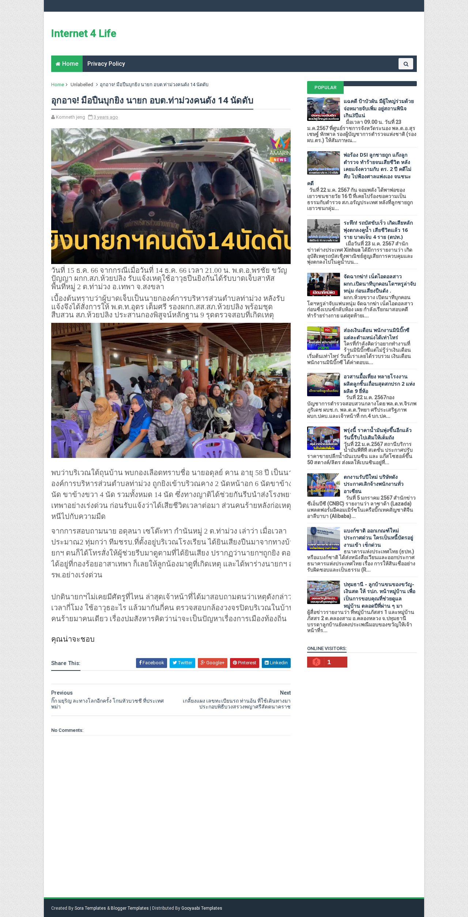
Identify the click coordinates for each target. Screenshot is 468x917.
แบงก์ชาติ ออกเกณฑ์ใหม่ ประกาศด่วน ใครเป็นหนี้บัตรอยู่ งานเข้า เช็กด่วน (378, 537)
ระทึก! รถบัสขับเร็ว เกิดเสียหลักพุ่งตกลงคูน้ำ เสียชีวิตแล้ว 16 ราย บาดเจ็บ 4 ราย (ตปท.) (378, 229)
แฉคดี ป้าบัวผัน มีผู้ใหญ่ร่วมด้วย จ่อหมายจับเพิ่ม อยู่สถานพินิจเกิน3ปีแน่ (379, 108)
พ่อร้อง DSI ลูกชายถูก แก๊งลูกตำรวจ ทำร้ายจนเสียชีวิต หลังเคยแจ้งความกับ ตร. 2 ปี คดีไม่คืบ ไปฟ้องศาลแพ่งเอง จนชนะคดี (359, 169)
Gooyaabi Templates (201, 908)
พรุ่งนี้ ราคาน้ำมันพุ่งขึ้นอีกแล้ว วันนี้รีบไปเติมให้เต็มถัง (378, 434)
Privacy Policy (106, 63)
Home (70, 63)
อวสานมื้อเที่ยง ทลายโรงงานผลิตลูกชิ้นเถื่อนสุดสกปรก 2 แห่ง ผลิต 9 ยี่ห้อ (379, 383)
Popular (325, 87)
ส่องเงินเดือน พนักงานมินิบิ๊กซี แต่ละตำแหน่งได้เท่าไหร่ (377, 333)
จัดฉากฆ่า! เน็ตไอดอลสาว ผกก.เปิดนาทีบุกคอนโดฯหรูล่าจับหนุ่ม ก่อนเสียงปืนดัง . (380, 283)
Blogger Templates (130, 908)
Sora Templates (90, 908)
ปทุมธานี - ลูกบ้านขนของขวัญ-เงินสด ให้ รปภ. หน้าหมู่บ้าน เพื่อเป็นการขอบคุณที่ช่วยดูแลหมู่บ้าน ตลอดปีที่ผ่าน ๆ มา (379, 595)
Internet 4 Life (83, 33)
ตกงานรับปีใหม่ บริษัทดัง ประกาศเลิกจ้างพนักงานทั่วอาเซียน (374, 483)
